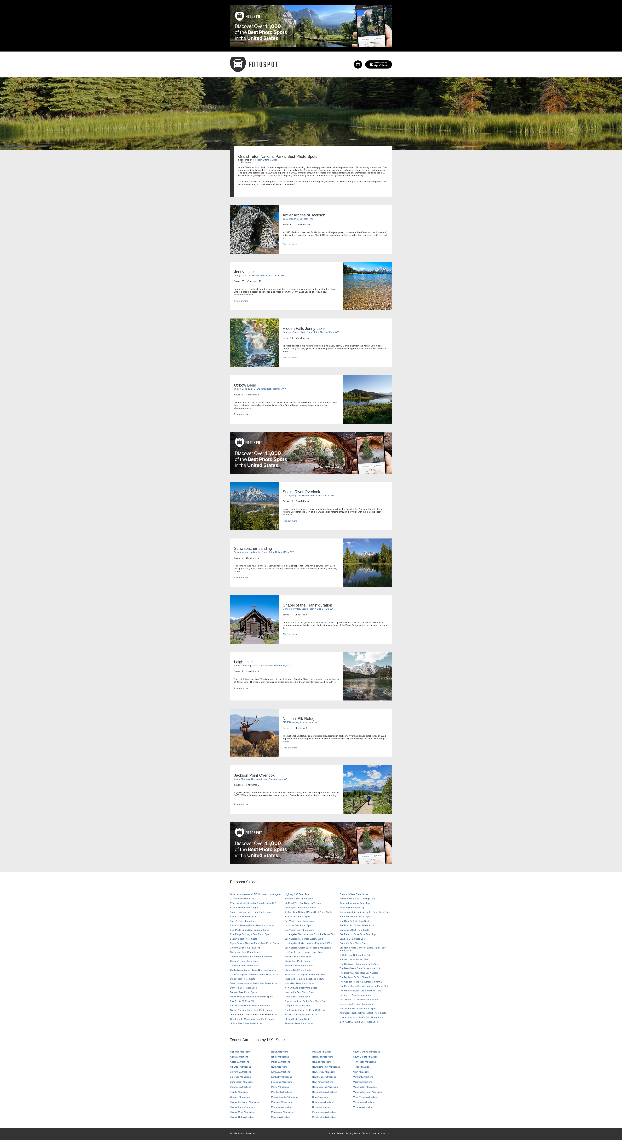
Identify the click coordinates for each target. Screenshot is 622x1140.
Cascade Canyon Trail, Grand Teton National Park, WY (311, 332)
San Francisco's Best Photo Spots (357, 925)
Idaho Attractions (279, 1051)
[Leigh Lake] (367, 676)
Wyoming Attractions (363, 1107)
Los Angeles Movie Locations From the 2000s (308, 943)
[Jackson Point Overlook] (367, 789)
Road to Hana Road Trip (352, 907)
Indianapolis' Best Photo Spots (300, 907)
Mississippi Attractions (282, 1112)
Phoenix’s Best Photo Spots (299, 1023)
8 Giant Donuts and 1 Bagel (244, 907)
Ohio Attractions (320, 1097)
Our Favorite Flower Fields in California (305, 1010)
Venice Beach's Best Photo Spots (356, 1004)
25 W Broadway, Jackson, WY (298, 218)
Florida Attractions (239, 1092)
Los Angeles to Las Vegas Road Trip (303, 952)
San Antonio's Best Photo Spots (356, 916)
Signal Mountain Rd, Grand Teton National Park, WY (261, 779)
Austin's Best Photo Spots (243, 921)
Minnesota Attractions (282, 1107)
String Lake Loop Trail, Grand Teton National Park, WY (262, 665)
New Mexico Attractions (324, 1077)
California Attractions (240, 1072)
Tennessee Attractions (364, 1061)
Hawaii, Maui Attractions (242, 1112)
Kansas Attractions (280, 1072)
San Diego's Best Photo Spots (355, 921)
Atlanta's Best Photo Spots (243, 916)
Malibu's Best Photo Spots (298, 956)
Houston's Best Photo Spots (299, 898)
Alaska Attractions (239, 1056)
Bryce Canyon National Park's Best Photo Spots (254, 943)
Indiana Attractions (280, 1061)
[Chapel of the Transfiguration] (254, 619)
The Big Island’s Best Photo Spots (357, 977)
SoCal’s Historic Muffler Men (354, 959)
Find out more (290, 244)
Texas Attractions (362, 1066)
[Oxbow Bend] (367, 399)
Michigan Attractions (281, 1102)
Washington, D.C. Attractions (367, 1092)
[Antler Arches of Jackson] (254, 229)
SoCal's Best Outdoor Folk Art (355, 955)
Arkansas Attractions (240, 1066)
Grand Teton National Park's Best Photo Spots (253, 1014)
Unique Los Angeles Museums (355, 995)
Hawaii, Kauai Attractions (242, 1107)
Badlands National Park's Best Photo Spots (252, 925)
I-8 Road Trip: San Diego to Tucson (303, 903)
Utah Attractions (361, 1072)
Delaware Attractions (240, 1087)
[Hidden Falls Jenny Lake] (254, 342)
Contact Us (384, 1133)
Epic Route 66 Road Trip (242, 1001)
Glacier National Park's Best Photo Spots (251, 1010)
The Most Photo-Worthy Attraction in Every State (364, 986)
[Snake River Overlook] (254, 506)
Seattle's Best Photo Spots (353, 938)
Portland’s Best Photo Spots (354, 894)
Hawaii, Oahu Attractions (242, 1117)
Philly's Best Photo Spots (297, 1019)
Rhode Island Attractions (324, 1117)
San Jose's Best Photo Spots (354, 930)
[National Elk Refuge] (254, 732)
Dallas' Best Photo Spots (242, 979)
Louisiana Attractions (281, 1082)
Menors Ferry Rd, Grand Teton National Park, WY (308, 609)
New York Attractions (322, 1082)
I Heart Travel (336, 1133)
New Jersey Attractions (323, 1072)
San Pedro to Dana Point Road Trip (358, 934)
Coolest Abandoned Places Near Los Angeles (253, 970)
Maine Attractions (280, 1087)
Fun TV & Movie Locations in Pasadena (250, 1005)
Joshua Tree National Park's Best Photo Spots (308, 912)
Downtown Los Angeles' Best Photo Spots (251, 996)
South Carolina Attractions (366, 1051)
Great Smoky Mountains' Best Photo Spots (252, 1019)
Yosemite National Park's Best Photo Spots (361, 1017)
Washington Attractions (365, 1087)
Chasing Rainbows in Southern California (251, 956)
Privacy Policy (353, 1133)
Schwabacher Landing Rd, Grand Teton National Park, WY (264, 552)
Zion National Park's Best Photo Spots (359, 1021)
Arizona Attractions (239, 1061)
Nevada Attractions (321, 1061)
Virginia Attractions (362, 1082)
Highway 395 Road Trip (297, 894)
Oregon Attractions (321, 1107)
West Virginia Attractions (365, 1097)
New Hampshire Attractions (326, 1066)
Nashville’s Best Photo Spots (299, 983)
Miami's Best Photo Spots (298, 970)
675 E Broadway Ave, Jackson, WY (300, 722)
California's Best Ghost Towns (245, 952)
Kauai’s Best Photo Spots (298, 916)
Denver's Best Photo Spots (243, 987)
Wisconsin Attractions (364, 1102)
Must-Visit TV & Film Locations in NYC (304, 979)
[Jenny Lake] (367, 286)
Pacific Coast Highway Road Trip (301, 1014)
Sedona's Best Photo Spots (353, 943)
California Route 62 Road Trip (245, 947)
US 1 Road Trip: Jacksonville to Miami (359, 999)
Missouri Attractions (281, 1117)
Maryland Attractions (281, 1092)
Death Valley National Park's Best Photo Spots (253, 983)
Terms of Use (369, 1133)
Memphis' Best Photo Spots (299, 965)
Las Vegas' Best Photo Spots (299, 930)
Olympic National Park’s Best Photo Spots (306, 1001)
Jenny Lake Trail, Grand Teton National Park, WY (259, 275)
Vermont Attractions (363, 1077)
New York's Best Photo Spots (299, 992)
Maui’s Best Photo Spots (297, 961)
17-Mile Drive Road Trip (242, 898)
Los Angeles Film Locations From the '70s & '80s (310, 934)
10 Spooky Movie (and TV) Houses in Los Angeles (255, 894)
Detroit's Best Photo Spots (243, 992)
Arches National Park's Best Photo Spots (250, 912)
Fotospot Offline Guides (265, 159)
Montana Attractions (322, 1051)
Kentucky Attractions (281, 1077)
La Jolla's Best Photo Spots (299, 925)
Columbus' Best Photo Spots (244, 965)
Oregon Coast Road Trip (297, 1005)
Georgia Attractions (240, 1097)
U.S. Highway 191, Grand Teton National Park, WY (308, 495)
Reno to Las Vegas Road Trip (355, 903)
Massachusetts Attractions (284, 1097)
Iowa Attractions (279, 1066)
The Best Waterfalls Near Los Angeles (359, 973)
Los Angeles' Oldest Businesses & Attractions (308, 947)
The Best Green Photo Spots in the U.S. (360, 968)
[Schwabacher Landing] (367, 562)
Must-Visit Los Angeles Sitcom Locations (305, 974)
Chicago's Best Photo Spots (244, 961)
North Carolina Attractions (325, 1087)
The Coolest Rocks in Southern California (361, 981)
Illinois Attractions (280, 1056)
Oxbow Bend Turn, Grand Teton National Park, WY (260, 389)
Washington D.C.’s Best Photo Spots (358, 1008)
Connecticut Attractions (241, 1082)
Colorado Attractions (240, 1077)
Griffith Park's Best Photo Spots (246, 1023)
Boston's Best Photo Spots (243, 938)
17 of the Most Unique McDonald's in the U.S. (253, 903)
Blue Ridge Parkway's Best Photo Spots (250, 934)
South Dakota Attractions (366, 1056)
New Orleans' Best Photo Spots (301, 987)
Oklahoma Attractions (323, 1102)
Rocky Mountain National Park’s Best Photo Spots (365, 912)
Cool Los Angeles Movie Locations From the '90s (255, 974)
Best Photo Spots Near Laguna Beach (249, 930)
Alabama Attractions (240, 1051)
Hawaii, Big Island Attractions (244, 1102)
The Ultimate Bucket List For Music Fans (360, 990)
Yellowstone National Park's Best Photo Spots (363, 1013)
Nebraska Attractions (322, 1056)
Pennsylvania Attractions (324, 1112)
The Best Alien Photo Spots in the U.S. (359, 964)
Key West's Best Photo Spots (299, 921)
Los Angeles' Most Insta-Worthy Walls (304, 938)
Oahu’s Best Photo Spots (297, 996)
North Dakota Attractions (324, 1092)
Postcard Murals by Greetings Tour (357, 898)
